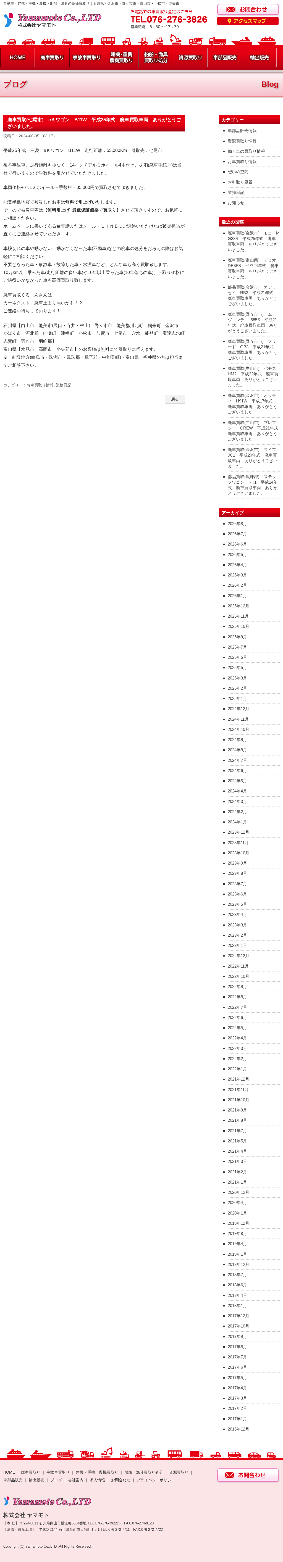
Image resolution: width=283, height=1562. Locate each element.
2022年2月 (237, 1058)
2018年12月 (238, 1264)
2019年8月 (237, 1233)
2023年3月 (237, 925)
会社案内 (76, 1480)
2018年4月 (237, 1295)
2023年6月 (237, 894)
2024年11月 (238, 719)
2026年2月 (237, 585)
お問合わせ (120, 1480)
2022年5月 (237, 1027)
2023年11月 (238, 842)
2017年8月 (237, 1346)
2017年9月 (237, 1336)
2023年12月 (238, 832)
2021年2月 (237, 1171)
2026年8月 (237, 523)
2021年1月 (237, 1182)
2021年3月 (237, 1161)
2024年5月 (237, 780)
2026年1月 (237, 595)
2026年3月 (237, 575)
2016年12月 (238, 1429)
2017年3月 (237, 1398)
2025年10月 (238, 626)
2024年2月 (237, 811)
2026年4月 (237, 564)
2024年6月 (237, 770)
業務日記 (63, 385)
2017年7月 (237, 1357)
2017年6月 (237, 1367)
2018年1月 (237, 1305)
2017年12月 (238, 1315)
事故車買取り (58, 1472)
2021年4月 (237, 1151)
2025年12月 (238, 606)
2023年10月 (238, 852)
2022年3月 (237, 1048)
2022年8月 (237, 996)
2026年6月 (237, 544)
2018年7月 (237, 1274)
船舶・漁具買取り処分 (143, 1472)
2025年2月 (237, 688)
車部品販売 (13, 1480)
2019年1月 (237, 1254)
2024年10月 (238, 729)
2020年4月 (237, 1202)
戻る (175, 399)
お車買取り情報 (40, 385)
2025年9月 (237, 636)
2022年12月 (238, 955)
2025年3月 (237, 678)
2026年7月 (237, 533)
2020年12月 (238, 1192)
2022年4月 (237, 1038)
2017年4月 (237, 1387)
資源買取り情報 (242, 141)
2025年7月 (237, 647)
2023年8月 (237, 873)
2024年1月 (237, 822)
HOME (9, 1472)
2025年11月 (238, 616)
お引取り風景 (240, 182)
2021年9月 (237, 1110)
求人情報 (97, 1480)
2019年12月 (238, 1223)
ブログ (56, 1480)
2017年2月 (237, 1408)
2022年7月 (237, 1007)
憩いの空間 (238, 171)
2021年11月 (238, 1089)
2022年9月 (237, 986)
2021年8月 (237, 1120)
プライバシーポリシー (156, 1480)
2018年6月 (237, 1284)
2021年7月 (237, 1130)
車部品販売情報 (242, 130)
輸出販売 (36, 1480)
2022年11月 (238, 966)
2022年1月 (237, 1068)
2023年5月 (237, 904)
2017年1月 (237, 1418)
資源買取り (178, 1472)
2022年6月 (237, 1017)
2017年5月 (237, 1377)
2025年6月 (237, 657)
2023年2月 (237, 935)
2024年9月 (237, 739)
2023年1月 (237, 945)
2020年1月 (237, 1213)
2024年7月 (237, 760)
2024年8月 (237, 749)
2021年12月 (238, 1079)
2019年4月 (237, 1243)
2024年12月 (238, 708)
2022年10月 (238, 976)
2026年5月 (237, 554)
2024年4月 (237, 791)
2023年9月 (237, 863)
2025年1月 (237, 698)
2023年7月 (237, 883)
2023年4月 (237, 914)
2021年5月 (237, 1141)
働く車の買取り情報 (246, 151)
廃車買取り (30, 1472)
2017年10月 (238, 1326)
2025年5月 (237, 667)
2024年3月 (237, 801)
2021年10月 (238, 1099)
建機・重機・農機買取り (97, 1472)
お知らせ (236, 202)
